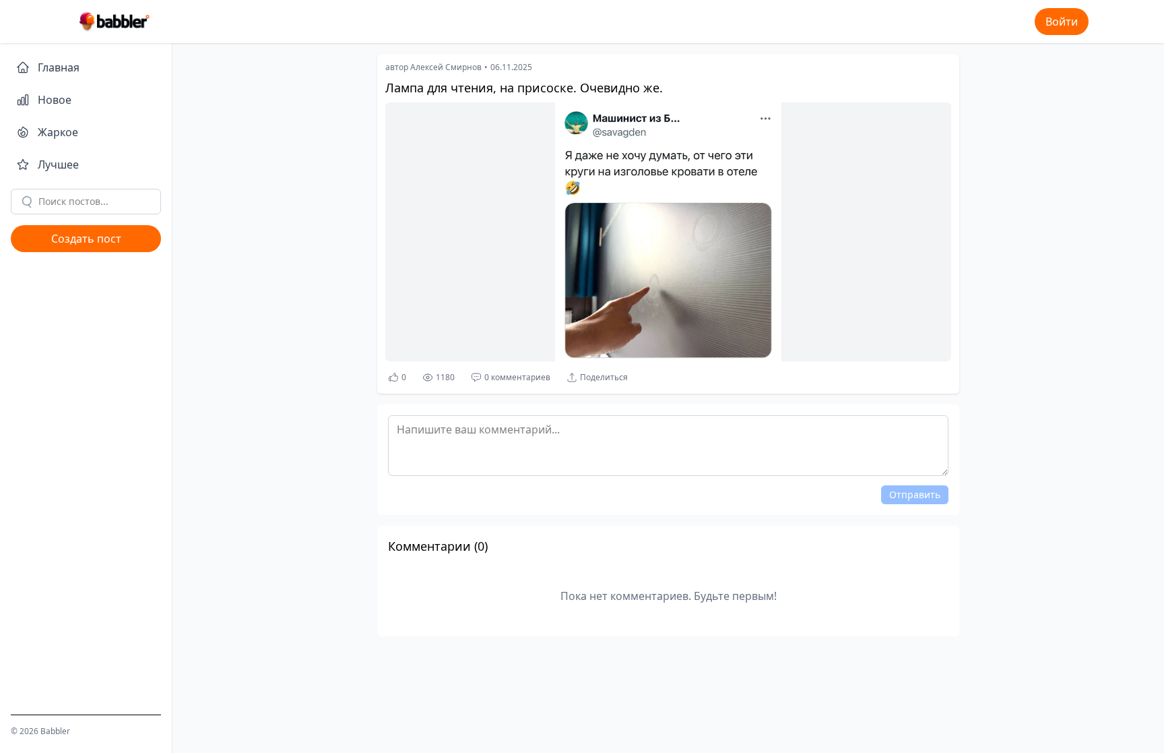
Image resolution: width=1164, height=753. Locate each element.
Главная (58, 67)
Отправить (914, 494)
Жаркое (58, 132)
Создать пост (86, 238)
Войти (1061, 21)
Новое (54, 99)
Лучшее (58, 164)
